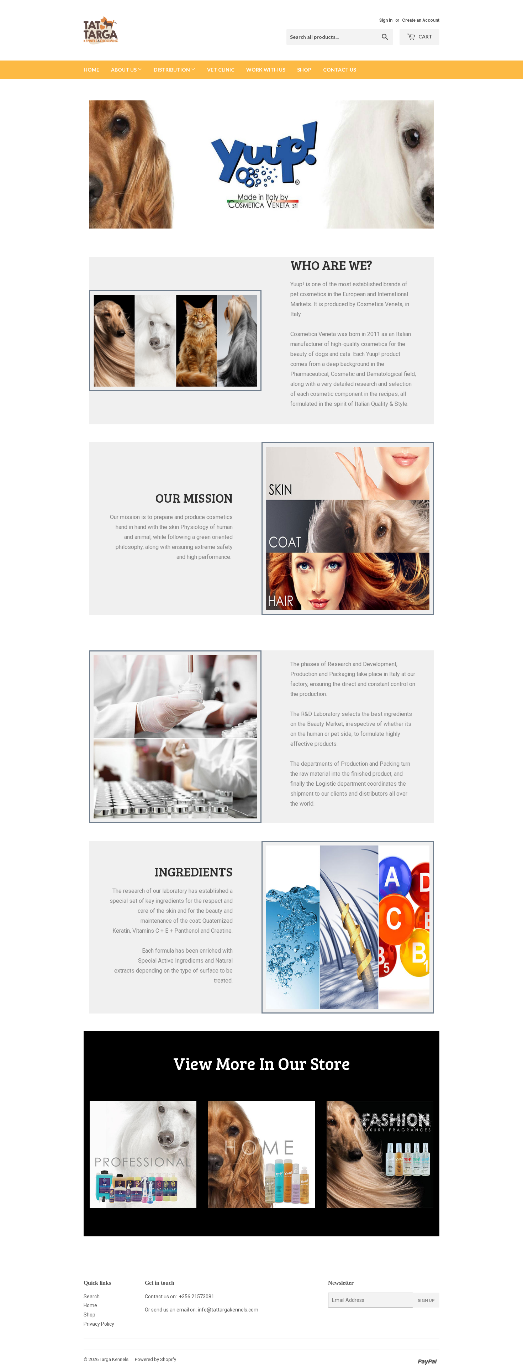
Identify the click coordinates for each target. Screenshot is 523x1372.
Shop (304, 70)
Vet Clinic (220, 70)
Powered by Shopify (155, 1359)
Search (92, 1296)
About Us (124, 70)
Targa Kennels (114, 1359)
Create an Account (420, 20)
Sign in (385, 20)
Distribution (172, 70)
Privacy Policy (99, 1324)
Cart (424, 36)
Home (91, 70)
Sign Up (426, 1300)
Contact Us (339, 70)
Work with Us (265, 70)
